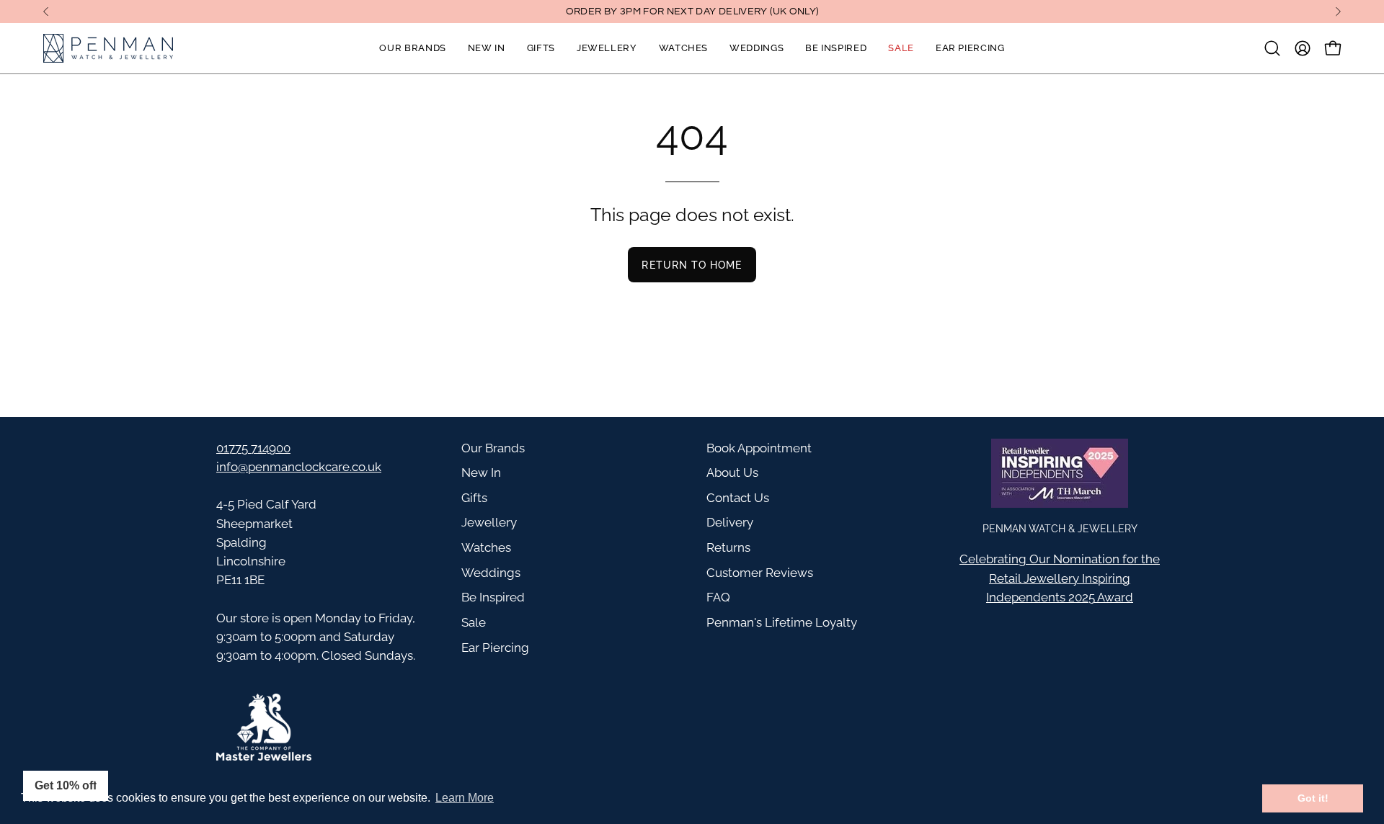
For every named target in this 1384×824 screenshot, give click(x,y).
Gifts (474, 498)
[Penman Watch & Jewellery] (108, 48)
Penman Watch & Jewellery (1059, 528)
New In (481, 472)
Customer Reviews (759, 572)
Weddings (490, 572)
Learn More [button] (464, 798)
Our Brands (493, 448)
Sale (473, 622)
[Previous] (46, 11)
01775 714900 (253, 448)
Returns (728, 547)
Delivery (729, 522)
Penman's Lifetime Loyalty (781, 622)
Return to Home (692, 265)
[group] (692, 11)
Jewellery (489, 522)
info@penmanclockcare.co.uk (298, 467)
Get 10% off (66, 785)
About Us (732, 472)
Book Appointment (759, 448)
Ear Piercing (495, 647)
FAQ (718, 597)
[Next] (1337, 11)
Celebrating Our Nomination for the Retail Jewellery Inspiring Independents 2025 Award (1059, 578)
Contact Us (737, 498)
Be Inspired (493, 597)
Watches (486, 547)
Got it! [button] (1313, 798)
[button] (1272, 48)
